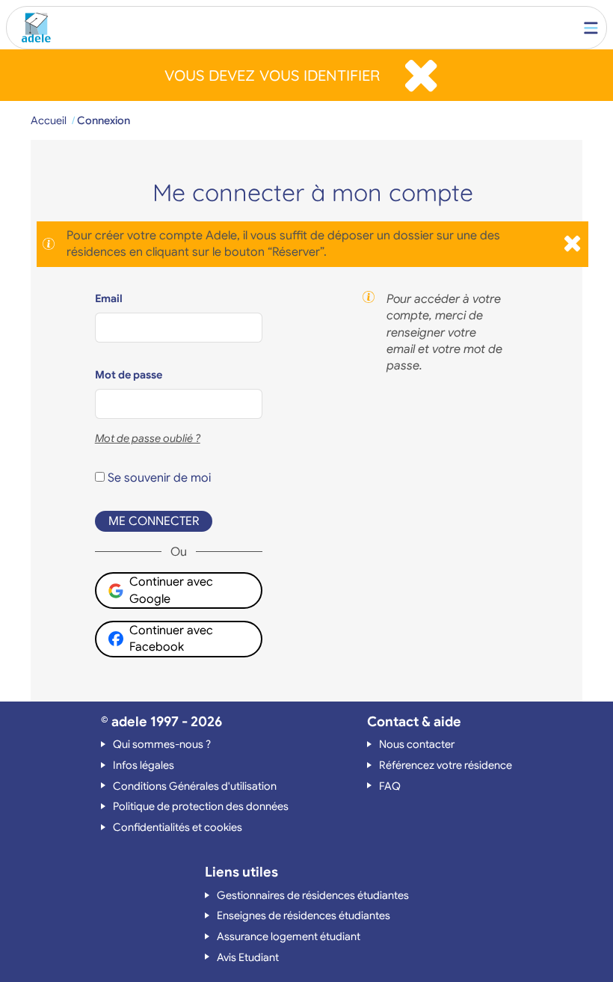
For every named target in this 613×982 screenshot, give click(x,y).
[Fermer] (420, 75)
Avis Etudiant (248, 957)
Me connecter (153, 521)
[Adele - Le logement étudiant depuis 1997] (33, 28)
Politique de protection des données (201, 806)
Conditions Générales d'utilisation (195, 786)
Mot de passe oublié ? (147, 438)
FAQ (390, 786)
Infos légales (143, 765)
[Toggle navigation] (591, 28)
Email (109, 298)
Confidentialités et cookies (177, 827)
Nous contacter (417, 744)
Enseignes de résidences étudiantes (303, 915)
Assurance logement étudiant (288, 936)
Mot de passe (128, 374)
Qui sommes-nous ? (162, 744)
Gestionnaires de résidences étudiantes (313, 895)
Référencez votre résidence (445, 765)
